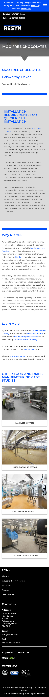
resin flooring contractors (26, 336)
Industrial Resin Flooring (13, 581)
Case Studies (8, 595)
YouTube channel (18, 356)
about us (35, 6)
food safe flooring (34, 333)
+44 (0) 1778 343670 (14, 18)
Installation (7, 585)
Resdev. (18, 257)
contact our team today (26, 339)
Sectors (5, 590)
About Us (6, 576)
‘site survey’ (28, 349)
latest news (26, 9)
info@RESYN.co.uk (14, 14)
